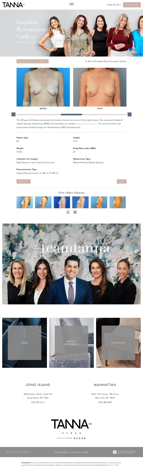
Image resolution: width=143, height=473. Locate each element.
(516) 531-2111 (38, 402)
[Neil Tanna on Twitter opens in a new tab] (71, 433)
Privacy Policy (75, 452)
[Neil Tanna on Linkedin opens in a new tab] (80, 433)
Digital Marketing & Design (127, 452)
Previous (23, 181)
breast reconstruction (86, 123)
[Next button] (75, 212)
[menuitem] (62, 433)
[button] (71, 4)
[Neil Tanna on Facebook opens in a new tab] (67, 433)
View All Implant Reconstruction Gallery (106, 61)
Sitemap (85, 452)
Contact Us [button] (131, 5)
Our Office (118, 342)
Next (121, 181)
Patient (71, 343)
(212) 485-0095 (105, 402)
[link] (114, 5)
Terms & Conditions (61, 452)
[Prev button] (68, 212)
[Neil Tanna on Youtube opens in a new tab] (76, 433)
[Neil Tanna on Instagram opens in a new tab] (62, 433)
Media (24, 342)
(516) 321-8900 (113, 465)
